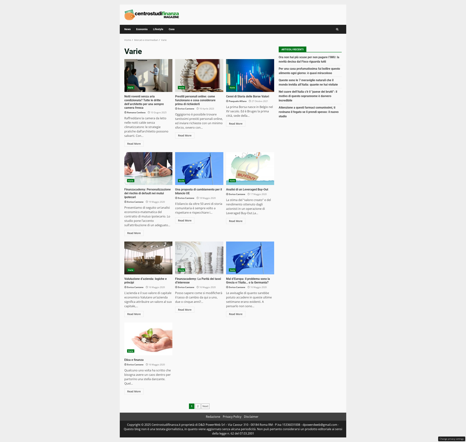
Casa (172, 29)
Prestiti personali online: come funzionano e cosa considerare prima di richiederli (199, 75)
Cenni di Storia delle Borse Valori (250, 75)
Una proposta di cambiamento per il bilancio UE (199, 168)
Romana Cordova (136, 112)
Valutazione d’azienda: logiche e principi (148, 258)
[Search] (337, 29)
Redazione (213, 417)
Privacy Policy (232, 417)
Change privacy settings (452, 438)
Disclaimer (251, 417)
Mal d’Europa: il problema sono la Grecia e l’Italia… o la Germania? (250, 258)
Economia (142, 29)
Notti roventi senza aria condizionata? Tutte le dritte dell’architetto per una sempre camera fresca (148, 75)
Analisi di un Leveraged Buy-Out (250, 168)
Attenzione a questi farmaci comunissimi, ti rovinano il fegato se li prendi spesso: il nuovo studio (309, 112)
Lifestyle (158, 29)
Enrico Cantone (186, 108)
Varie (130, 87)
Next (205, 406)
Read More (134, 143)
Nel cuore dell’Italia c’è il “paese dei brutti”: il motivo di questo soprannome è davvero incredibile (308, 96)
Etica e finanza (148, 339)
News (127, 29)
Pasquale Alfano (237, 101)
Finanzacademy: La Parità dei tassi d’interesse (199, 258)
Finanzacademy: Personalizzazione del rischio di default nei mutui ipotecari (148, 168)
